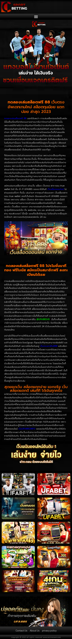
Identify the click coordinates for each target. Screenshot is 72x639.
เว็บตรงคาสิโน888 (48, 346)
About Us (35, 630)
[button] (36, 17)
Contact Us (21, 630)
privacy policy (49, 630)
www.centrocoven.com (52, 637)
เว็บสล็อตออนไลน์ (55, 189)
